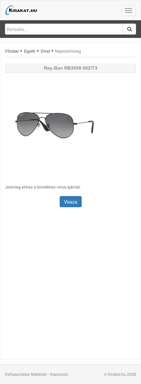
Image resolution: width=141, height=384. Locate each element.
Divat (45, 51)
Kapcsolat (59, 374)
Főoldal (12, 51)
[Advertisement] (70, 284)
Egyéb (29, 51)
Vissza (70, 201)
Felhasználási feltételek (26, 374)
